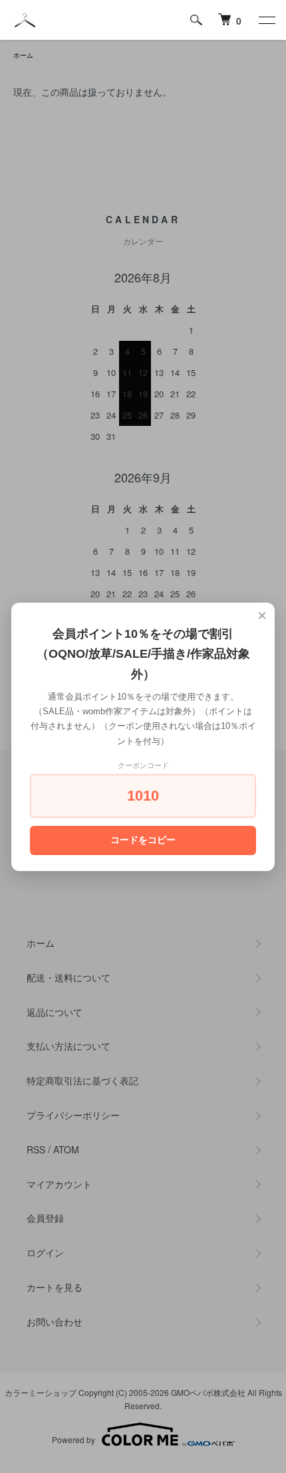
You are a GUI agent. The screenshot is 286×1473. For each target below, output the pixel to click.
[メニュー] (266, 20)
